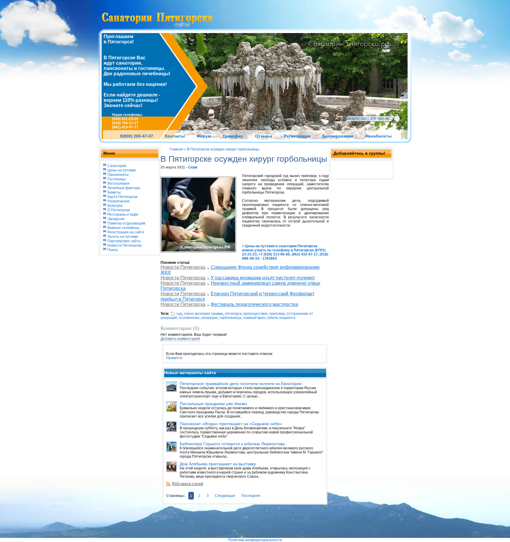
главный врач (254, 318)
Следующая (225, 496)
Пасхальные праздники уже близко (213, 403)
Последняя (250, 496)
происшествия (255, 314)
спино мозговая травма (203, 314)
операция (209, 318)
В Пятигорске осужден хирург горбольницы (223, 149)
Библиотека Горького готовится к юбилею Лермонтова (232, 443)
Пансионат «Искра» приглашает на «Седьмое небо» (231, 423)
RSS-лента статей (187, 484)
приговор (277, 314)
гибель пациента (281, 318)
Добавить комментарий (180, 339)
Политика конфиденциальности (255, 540)
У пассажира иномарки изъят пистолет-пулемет (263, 277)
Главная (176, 149)
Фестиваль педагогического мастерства (254, 304)
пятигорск (233, 314)
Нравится (174, 358)
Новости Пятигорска (183, 267)
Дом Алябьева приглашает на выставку (218, 463)
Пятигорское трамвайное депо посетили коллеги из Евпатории (241, 383)
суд (179, 314)
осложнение (189, 318)
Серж (192, 167)
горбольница (230, 318)
